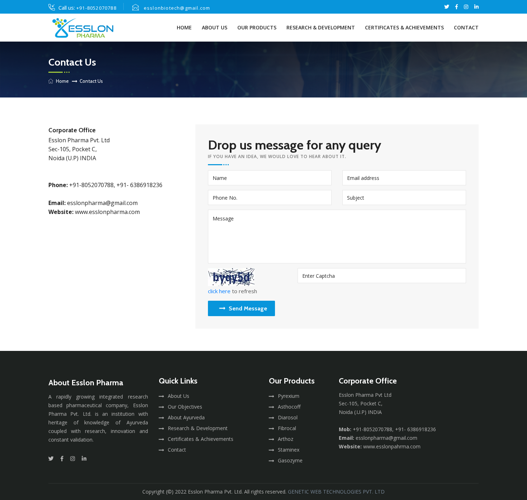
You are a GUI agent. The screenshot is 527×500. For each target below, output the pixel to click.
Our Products (256, 27)
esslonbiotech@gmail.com (177, 8)
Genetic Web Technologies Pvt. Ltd (336, 491)
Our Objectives (185, 406)
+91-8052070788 (96, 8)
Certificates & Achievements (404, 27)
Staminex (288, 449)
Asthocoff (289, 406)
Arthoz (285, 438)
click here (219, 291)
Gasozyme (290, 460)
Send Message (248, 308)
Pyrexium (288, 395)
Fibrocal (287, 428)
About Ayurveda (186, 417)
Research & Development (320, 27)
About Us (214, 27)
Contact (466, 27)
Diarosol (288, 417)
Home (184, 27)
